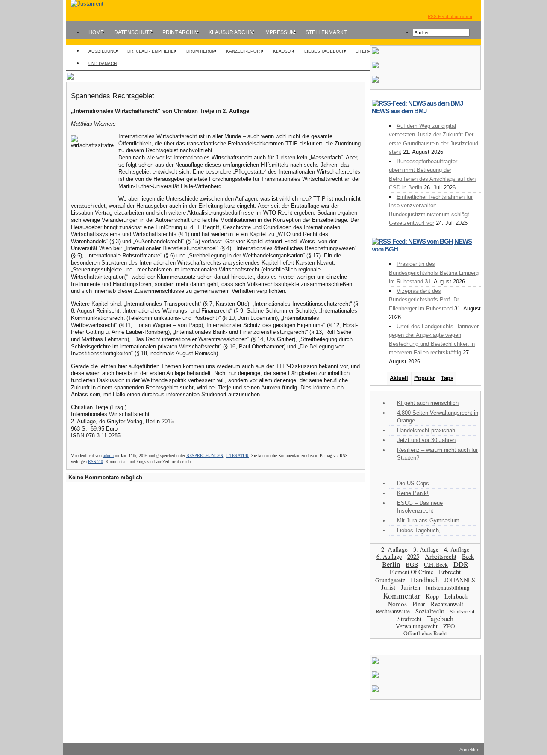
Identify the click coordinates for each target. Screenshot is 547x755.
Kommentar (401, 595)
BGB (412, 564)
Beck (468, 556)
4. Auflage (456, 549)
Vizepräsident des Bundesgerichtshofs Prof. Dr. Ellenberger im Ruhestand (424, 300)
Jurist (388, 587)
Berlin (391, 564)
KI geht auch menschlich (428, 403)
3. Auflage (425, 549)
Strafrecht (409, 619)
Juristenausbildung (448, 587)
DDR (460, 564)
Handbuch (425, 579)
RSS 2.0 (95, 461)
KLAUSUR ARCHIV (231, 32)
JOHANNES (459, 580)
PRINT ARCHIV (180, 32)
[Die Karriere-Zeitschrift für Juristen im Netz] (84, 3)
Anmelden (469, 749)
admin (108, 455)
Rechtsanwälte (393, 611)
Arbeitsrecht (440, 556)
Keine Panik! (413, 493)
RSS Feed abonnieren (450, 16)
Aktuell (399, 378)
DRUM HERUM (200, 51)
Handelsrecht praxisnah (426, 430)
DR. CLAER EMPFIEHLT (151, 51)
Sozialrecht (429, 611)
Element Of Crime (411, 572)
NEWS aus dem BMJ (399, 111)
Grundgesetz (390, 580)
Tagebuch (440, 618)
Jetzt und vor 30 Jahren (426, 440)
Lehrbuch (456, 596)
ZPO (449, 626)
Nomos (397, 603)
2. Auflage (394, 549)
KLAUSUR (283, 51)
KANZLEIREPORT (244, 51)
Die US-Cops (413, 483)
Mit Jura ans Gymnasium (428, 520)
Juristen (410, 587)
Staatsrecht (462, 611)
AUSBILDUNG (102, 51)
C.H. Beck (436, 564)
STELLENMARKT (326, 32)
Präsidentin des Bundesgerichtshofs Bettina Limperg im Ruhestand (434, 273)
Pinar (418, 604)
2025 (413, 556)
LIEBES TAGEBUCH (324, 51)
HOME (96, 32)
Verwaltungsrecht (417, 626)
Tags (447, 378)
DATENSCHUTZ (133, 32)
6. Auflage (389, 556)
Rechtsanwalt (447, 604)
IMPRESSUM (279, 32)
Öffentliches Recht (425, 633)
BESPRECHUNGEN (204, 455)
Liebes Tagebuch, (419, 530)
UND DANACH (102, 63)
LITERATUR (367, 51)
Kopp (432, 596)
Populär (424, 378)
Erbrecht (450, 571)
